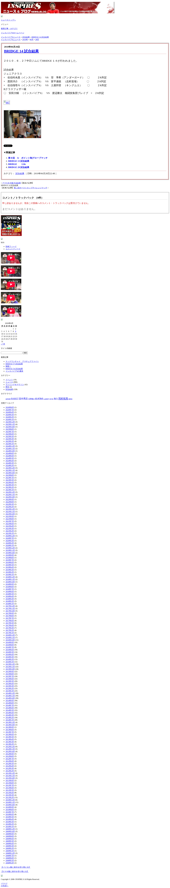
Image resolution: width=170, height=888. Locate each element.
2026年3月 (10, 415)
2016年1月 (10, 662)
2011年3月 (10, 795)
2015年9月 (10, 671)
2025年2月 (10, 441)
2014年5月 (10, 710)
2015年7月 (10, 676)
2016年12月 (10, 635)
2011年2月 (10, 797)
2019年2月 (10, 572)
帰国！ (8, 366)
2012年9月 (10, 754)
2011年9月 (10, 781)
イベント (9, 380)
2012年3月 (10, 768)
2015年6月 (10, 679)
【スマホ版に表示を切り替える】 (15, 871)
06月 (31, 39)
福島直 (70, 399)
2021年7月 (10, 521)
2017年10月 (10, 611)
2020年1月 (10, 545)
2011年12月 (10, 773)
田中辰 (51, 399)
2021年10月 (10, 514)
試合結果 (26, 37)
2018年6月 (10, 591)
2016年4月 (10, 655)
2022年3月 (10, 504)
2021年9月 (10, 516)
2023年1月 (10, 490)
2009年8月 (10, 836)
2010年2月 (10, 824)
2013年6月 (10, 734)
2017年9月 (10, 613)
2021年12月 (10, 509)
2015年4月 (10, 684)
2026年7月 (10, 410)
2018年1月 (10, 604)
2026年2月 (10, 417)
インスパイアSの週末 (14, 371)
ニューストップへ (8, 20)
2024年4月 (10, 461)
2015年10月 (10, 669)
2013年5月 (10, 737)
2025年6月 (10, 434)
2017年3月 (10, 628)
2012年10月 (10, 751)
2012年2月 (10, 771)
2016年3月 (10, 657)
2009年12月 (10, 829)
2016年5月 (10, 652)
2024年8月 (10, 453)
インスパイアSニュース (10, 37)
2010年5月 (10, 817)
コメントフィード (13, 249)
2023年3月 (10, 485)
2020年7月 (10, 538)
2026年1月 (10, 419)
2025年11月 (10, 424)
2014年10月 (10, 698)
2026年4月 (10, 412)
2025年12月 (10, 422)
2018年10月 (10, 582)
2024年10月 (10, 451)
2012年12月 (10, 747)
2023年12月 (10, 468)
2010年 (25, 39)
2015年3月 (10, 686)
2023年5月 (10, 480)
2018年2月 (10, 601)
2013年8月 (10, 730)
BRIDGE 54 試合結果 (14, 369)
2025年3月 (10, 439)
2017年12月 (10, 606)
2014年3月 (10, 715)
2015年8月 (10, 674)
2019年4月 (10, 567)
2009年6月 (10, 839)
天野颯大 (31, 399)
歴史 (7, 387)
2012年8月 (10, 756)
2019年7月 (10, 560)
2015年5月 (10, 681)
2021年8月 (10, 519)
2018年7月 (10, 589)
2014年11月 (10, 696)
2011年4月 (10, 793)
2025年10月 (10, 427)
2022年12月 (10, 492)
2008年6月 (10, 858)
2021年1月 (10, 533)
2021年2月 (10, 531)
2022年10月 (10, 497)
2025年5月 (10, 436)
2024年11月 (10, 449)
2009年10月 (10, 831)
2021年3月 (10, 529)
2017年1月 (10, 633)
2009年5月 (10, 841)
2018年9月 (10, 584)
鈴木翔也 (39, 399)
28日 (37, 39)
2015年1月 (10, 691)
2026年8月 (10, 407)
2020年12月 (10, 536)
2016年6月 (10, 650)
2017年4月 (10, 625)
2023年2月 (10, 487)
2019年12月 (10, 548)
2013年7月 (10, 732)
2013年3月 (10, 742)
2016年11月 (10, 638)
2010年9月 (10, 807)
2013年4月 (10, 739)
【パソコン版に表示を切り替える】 (16, 867)
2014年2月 (10, 717)
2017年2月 (10, 630)
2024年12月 (10, 446)
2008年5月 (10, 860)
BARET (15, 398)
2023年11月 (10, 470)
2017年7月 (10, 618)
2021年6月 (10, 524)
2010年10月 (10, 805)
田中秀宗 (23, 398)
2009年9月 (10, 834)
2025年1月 (10, 444)
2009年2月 (10, 848)
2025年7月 (10, 432)
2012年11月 (10, 749)
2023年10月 (10, 473)
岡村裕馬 (63, 398)
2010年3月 (10, 822)
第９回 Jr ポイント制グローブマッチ (28, 158)
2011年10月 (10, 778)
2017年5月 (10, 623)
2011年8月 (10, 783)
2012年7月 (10, 759)
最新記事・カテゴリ (9, 29)
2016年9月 (10, 642)
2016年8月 (10, 645)
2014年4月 (10, 713)
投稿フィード (11, 247)
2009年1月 (10, 851)
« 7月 (3, 344)
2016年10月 (10, 640)
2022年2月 (10, 507)
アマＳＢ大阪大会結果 (11, 183)
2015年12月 (10, 664)
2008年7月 (10, 856)
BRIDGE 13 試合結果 (18, 161)
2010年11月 (10, 802)
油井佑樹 (8, 399)
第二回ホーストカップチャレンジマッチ (30, 188)
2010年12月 (10, 800)
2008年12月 (10, 853)
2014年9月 (10, 701)
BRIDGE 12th (17, 164)
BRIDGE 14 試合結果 (40, 37)
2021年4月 (10, 526)
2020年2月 (10, 543)
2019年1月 (10, 575)
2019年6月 (10, 562)
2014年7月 (10, 705)
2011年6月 (10, 788)
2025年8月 (10, 429)
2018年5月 (10, 594)
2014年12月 (10, 693)
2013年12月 (10, 722)
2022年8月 (10, 502)
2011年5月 (10, 790)
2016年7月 (10, 647)
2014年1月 (10, 720)
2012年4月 (10, 766)
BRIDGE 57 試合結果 (14, 364)
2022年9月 (10, 499)
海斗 (56, 399)
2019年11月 (10, 550)
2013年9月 (10, 727)
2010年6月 (10, 814)
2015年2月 (10, 688)
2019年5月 (10, 565)
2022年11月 (10, 495)
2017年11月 (10, 608)
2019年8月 (10, 558)
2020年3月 (10, 541)
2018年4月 (10, 596)
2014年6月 (10, 708)
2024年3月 (10, 463)
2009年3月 (10, 846)
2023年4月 (10, 482)
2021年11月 (10, 512)
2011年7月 (10, 785)
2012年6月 (10, 761)
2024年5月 (10, 458)
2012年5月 (10, 764)
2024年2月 (10, 465)
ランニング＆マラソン (15, 385)
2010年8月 (10, 810)
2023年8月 (10, 475)
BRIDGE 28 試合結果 (18, 167)
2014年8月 (10, 703)
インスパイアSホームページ (12, 33)
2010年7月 (10, 812)
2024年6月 (10, 456)
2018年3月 (10, 599)
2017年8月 (10, 616)
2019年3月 (10, 570)
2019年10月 (10, 553)
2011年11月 (10, 776)
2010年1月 (10, 827)
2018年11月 (10, 579)
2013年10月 (10, 725)
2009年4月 (10, 843)
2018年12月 (10, 577)
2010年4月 (10, 819)
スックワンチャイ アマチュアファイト (22, 361)
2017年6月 (10, 621)
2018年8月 (10, 587)
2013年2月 (10, 744)
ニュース (9, 382)
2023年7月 (10, 478)
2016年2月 (10, 659)
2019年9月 (10, 555)
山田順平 (46, 399)
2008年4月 (10, 863)
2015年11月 (10, 667)
